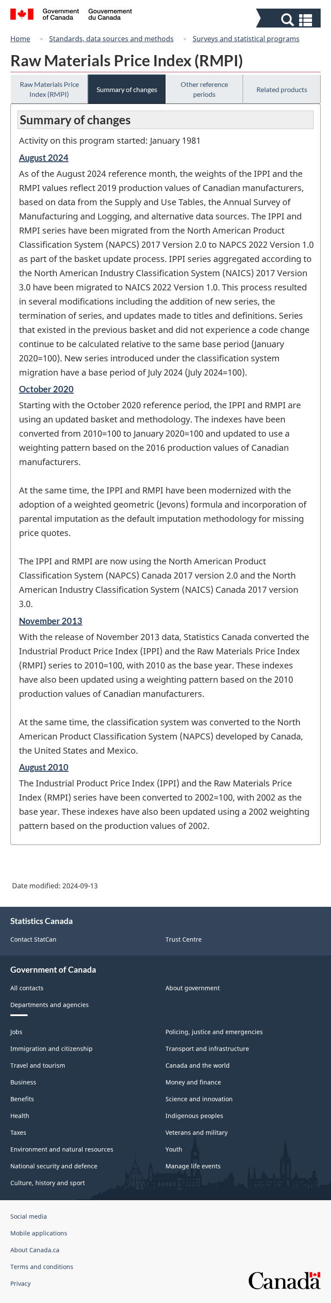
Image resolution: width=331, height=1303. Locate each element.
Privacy (20, 1283)
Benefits (22, 1099)
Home (20, 38)
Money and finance (193, 1082)
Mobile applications (38, 1233)
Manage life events (193, 1166)
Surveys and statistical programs (246, 38)
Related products (281, 89)
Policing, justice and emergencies (214, 1032)
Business (23, 1082)
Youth (174, 1149)
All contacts (27, 988)
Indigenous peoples (194, 1116)
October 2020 (46, 389)
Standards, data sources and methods (111, 38)
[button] (289, 20)
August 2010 (44, 767)
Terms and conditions (41, 1267)
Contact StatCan (33, 939)
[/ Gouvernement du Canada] (71, 15)
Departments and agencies (49, 1005)
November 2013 (50, 621)
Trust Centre (184, 939)
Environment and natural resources (61, 1149)
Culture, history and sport (47, 1183)
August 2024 (44, 157)
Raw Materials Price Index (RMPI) (49, 89)
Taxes (18, 1132)
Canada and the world (198, 1065)
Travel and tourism (37, 1065)
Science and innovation (199, 1099)
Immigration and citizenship (51, 1048)
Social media (28, 1216)
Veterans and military (197, 1132)
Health (19, 1116)
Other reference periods (204, 89)
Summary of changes (127, 89)
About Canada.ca (34, 1250)
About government (193, 988)
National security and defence (53, 1166)
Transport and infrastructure (207, 1048)
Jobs (16, 1032)
